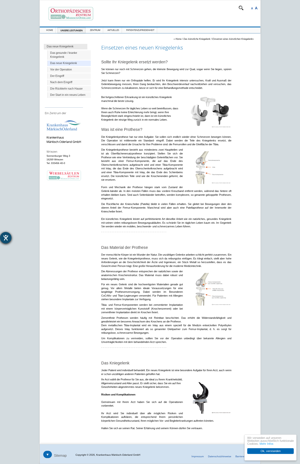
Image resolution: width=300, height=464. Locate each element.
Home (49, 30)
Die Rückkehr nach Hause (66, 88)
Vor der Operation (61, 69)
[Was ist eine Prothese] (209, 167)
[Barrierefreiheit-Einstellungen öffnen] (5, 237)
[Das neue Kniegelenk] (209, 397)
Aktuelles (113, 30)
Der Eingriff (57, 75)
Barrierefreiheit (243, 456)
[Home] (87, 13)
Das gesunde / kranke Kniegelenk (63, 54)
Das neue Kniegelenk (63, 63)
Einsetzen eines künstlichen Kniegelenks (233, 39)
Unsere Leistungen (71, 30)
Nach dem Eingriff (61, 82)
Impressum (197, 456)
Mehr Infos (266, 443)
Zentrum (95, 30)
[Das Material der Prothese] (209, 289)
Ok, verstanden (271, 451)
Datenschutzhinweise (219, 456)
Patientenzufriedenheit (140, 30)
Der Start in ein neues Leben (67, 94)
